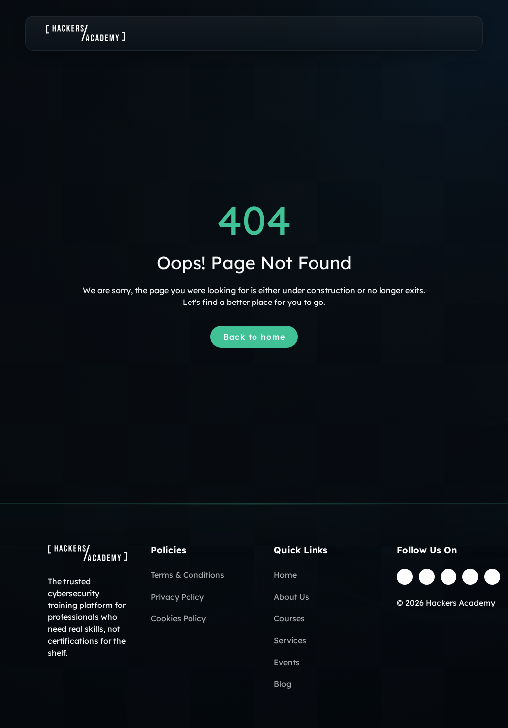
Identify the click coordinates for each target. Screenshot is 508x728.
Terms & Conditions (187, 575)
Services (290, 640)
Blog (282, 684)
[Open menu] (452, 33)
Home (285, 575)
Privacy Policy (177, 597)
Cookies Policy (178, 618)
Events (287, 662)
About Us (291, 597)
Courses (289, 618)
